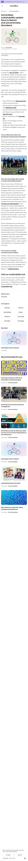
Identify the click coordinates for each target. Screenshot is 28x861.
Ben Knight (9, 47)
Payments (7, 307)
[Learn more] (26, 2)
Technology (21, 321)
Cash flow (20, 307)
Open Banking (7, 312)
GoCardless (4, 296)
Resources (4, 11)
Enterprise (7, 316)
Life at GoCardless (13, 11)
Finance (21, 312)
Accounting (21, 316)
